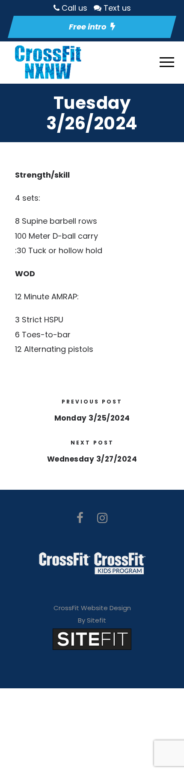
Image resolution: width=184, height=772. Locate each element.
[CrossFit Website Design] (92, 638)
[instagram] (102, 518)
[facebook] (80, 518)
